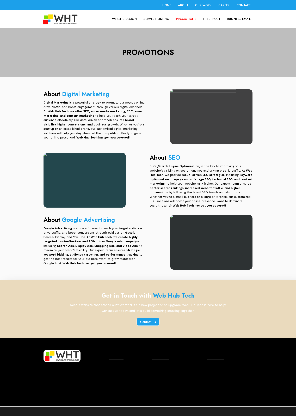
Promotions (186, 19)
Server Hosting (156, 19)
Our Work (203, 5)
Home (166, 5)
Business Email (239, 19)
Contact (244, 5)
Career (224, 5)
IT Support (211, 19)
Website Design (124, 19)
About (183, 5)
